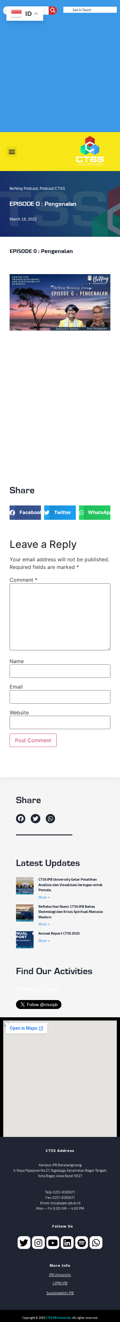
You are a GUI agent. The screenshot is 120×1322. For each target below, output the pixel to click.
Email (16, 686)
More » (44, 897)
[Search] (53, 10)
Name (17, 661)
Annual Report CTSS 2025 (59, 933)
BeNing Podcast (24, 188)
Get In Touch (82, 10)
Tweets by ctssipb (38, 989)
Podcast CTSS (52, 188)
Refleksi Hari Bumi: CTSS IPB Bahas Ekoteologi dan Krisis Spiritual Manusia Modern (70, 911)
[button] (11, 151)
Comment (23, 579)
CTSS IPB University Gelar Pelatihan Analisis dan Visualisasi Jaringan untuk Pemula (70, 884)
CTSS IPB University (58, 1317)
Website (19, 712)
